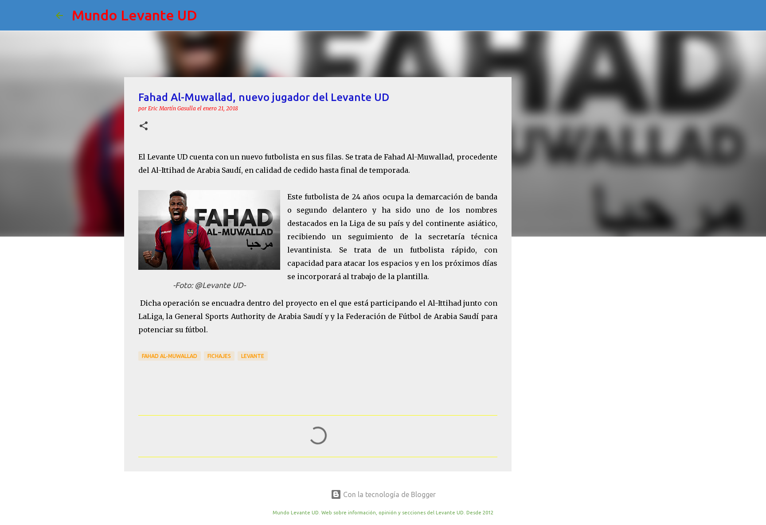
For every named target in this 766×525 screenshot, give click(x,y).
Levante (252, 356)
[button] (143, 126)
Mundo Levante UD (134, 15)
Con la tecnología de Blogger (388, 494)
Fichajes (219, 356)
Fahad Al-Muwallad (169, 356)
